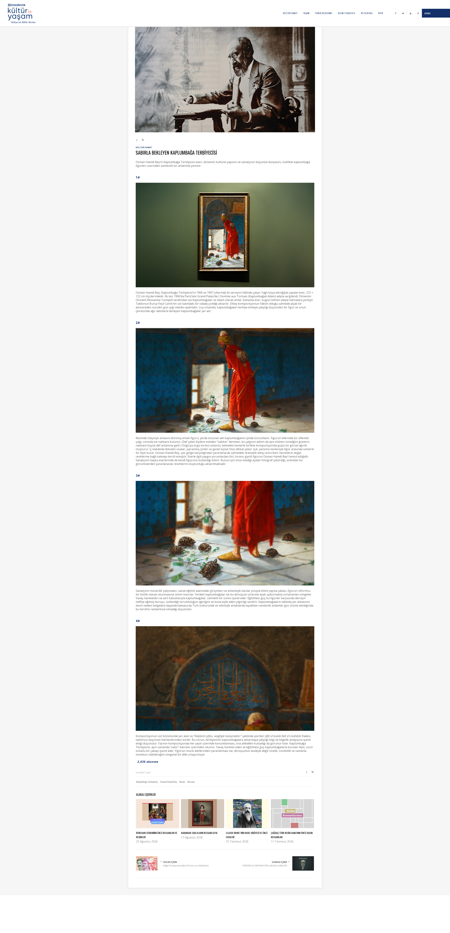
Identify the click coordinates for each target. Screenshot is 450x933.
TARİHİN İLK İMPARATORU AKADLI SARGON (264, 865)
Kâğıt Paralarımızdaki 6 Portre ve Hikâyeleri (186, 865)
